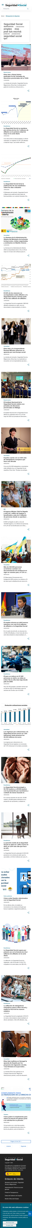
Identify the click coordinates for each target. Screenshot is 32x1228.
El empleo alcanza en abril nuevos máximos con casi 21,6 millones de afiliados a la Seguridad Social (16, 624)
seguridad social (13, 36)
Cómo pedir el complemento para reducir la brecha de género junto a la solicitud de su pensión (15, 1118)
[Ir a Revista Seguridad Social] (18, 5)
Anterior (8, 1146)
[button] (28, 91)
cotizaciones (20, 26)
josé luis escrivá (12, 31)
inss (17, 28)
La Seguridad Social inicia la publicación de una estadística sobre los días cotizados (14, 185)
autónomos (8, 26)
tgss (5, 38)
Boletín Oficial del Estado (12, 1198)
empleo (8, 28)
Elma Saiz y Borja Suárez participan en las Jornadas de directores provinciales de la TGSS (16, 76)
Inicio (2, 16)
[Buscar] (28, 9)
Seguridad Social (13, 24)
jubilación (7, 34)
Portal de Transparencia (11, 1192)
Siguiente (23, 1146)
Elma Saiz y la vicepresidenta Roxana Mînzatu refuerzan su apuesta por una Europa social (15, 350)
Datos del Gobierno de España (13, 1195)
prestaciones (16, 34)
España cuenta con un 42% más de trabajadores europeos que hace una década (15, 459)
